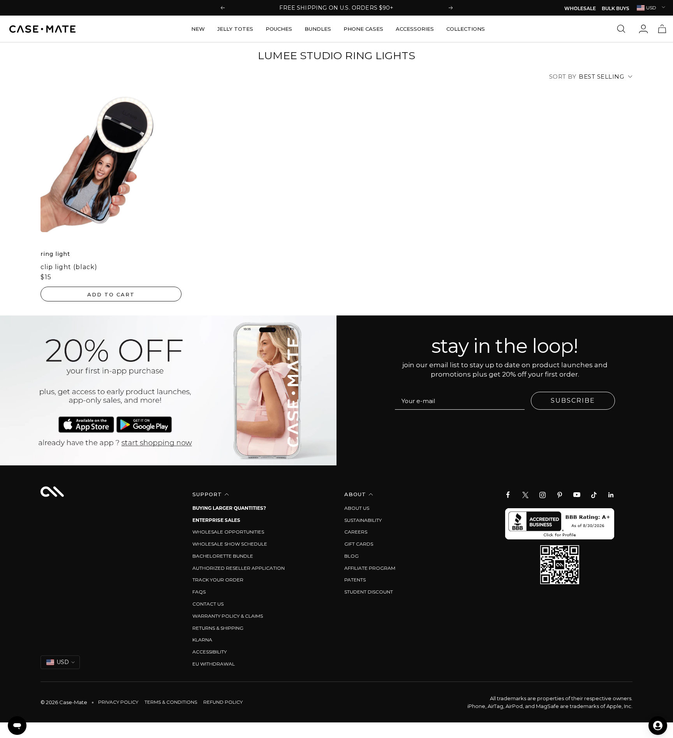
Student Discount (368, 592)
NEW (198, 29)
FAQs (199, 592)
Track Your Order (217, 580)
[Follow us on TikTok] (594, 495)
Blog (351, 556)
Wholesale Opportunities (228, 532)
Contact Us (208, 604)
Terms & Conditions (170, 702)
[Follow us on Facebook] (508, 495)
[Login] (643, 28)
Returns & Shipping (217, 628)
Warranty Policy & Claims (227, 616)
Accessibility (209, 652)
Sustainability (363, 520)
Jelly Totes (235, 29)
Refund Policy (223, 702)
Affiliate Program (369, 568)
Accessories (415, 29)
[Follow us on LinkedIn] (611, 495)
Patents (355, 580)
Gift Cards (358, 544)
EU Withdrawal (213, 664)
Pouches (279, 29)
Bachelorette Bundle (222, 556)
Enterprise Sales (216, 520)
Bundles (318, 29)
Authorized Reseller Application (238, 568)
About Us (356, 508)
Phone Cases (363, 29)
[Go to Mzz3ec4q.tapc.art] (168, 390)
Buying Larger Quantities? (229, 508)
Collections (465, 29)
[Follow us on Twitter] (525, 495)
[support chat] (17, 725)
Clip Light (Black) (69, 267)
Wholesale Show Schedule (229, 544)
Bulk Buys (615, 9)
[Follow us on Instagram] (542, 495)
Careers (355, 532)
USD (651, 8)
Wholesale (580, 9)
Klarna (202, 640)
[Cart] (662, 28)
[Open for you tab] (657, 725)
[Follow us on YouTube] (576, 495)
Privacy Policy (118, 702)
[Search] (623, 29)
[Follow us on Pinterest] (559, 495)
